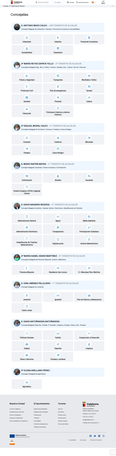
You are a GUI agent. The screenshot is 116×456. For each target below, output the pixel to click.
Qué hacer (61, 412)
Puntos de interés (63, 424)
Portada (5, 6)
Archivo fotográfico (15, 415)
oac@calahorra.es (88, 419)
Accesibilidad (72, 440)
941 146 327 (89, 416)
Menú (103, 3)
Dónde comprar (62, 421)
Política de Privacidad (96, 440)
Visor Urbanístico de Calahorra (19, 421)
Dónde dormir (62, 418)
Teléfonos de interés (40, 427)
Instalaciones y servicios (17, 412)
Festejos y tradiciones (16, 418)
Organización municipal (41, 412)
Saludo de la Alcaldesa (40, 409)
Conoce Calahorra (15, 409)
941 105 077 (92, 413)
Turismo (62, 404)
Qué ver (60, 409)
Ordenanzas (37, 415)
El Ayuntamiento (42, 404)
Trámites (36, 418)
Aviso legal (83, 440)
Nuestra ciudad (17, 404)
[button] (112, 6)
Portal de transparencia (41, 424)
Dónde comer (62, 415)
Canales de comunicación (90, 422)
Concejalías (37, 421)
